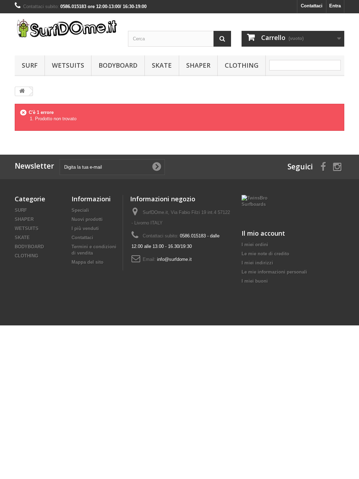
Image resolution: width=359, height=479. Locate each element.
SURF (30, 65)
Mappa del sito (87, 262)
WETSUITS (68, 65)
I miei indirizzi (257, 262)
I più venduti (85, 228)
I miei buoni (255, 281)
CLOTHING (241, 65)
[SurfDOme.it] (66, 28)
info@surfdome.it (174, 259)
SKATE (162, 65)
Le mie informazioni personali (274, 272)
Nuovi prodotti (87, 219)
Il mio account (263, 233)
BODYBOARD (118, 65)
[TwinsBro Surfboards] (255, 200)
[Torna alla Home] (22, 91)
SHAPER (198, 65)
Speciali (80, 210)
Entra (335, 5)
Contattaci (312, 5)
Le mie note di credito (265, 253)
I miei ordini (255, 244)
